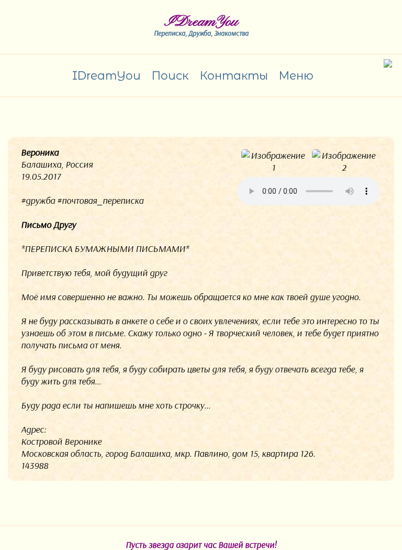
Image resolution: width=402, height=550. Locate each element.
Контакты (233, 75)
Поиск (169, 75)
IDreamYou (201, 22)
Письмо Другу (48, 224)
